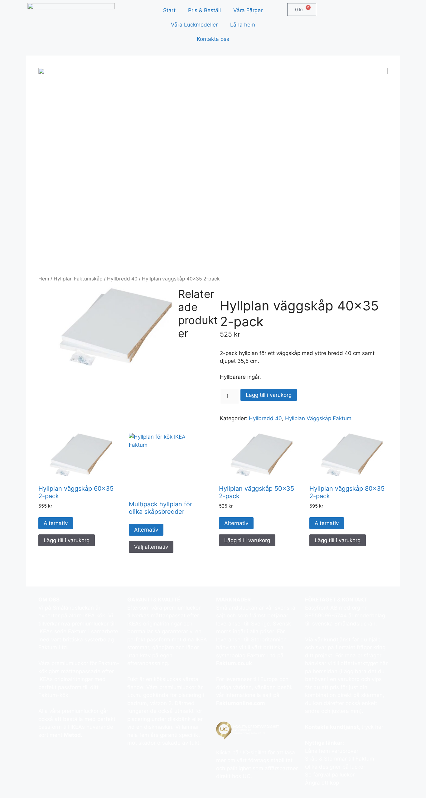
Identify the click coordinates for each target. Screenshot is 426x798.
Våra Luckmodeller (194, 25)
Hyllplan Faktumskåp (78, 279)
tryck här (372, 727)
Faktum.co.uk (234, 663)
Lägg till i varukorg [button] (67, 540)
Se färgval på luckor (330, 774)
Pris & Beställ (204, 10)
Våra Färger (248, 10)
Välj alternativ (151, 547)
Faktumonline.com (240, 703)
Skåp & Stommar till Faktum (339, 759)
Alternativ (56, 523)
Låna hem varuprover (331, 751)
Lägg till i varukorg (269, 395)
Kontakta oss (213, 39)
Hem (43, 279)
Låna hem (242, 25)
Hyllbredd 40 (122, 279)
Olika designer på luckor (335, 767)
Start (169, 10)
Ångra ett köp (322, 783)
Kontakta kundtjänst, (333, 727)
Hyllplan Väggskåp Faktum (318, 418)
